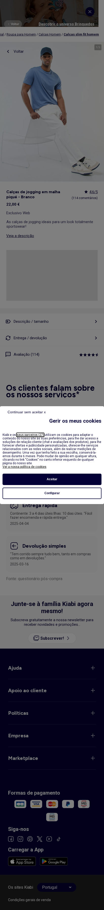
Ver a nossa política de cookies (24, 467)
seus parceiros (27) (30, 435)
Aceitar (52, 479)
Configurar (52, 493)
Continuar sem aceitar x (27, 412)
